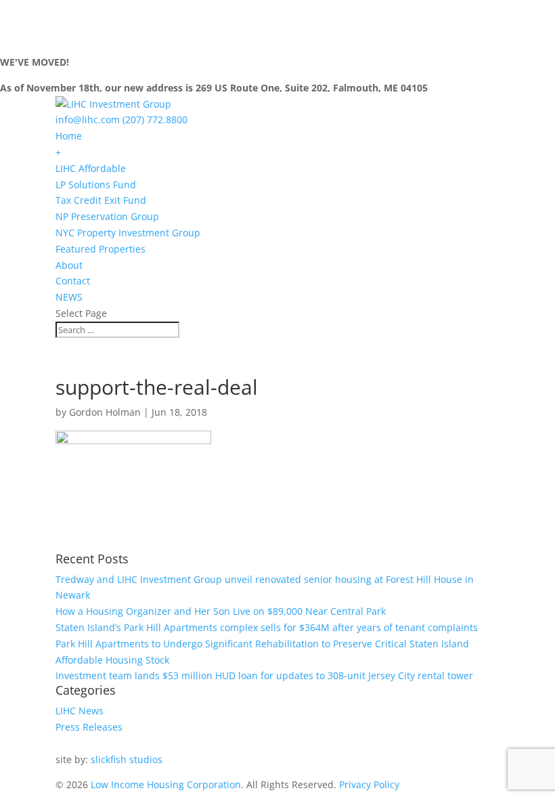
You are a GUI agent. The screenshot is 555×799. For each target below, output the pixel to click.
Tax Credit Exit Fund (101, 200)
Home (69, 135)
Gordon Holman (105, 412)
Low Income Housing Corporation (166, 784)
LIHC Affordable (91, 168)
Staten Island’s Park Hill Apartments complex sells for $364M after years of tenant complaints (267, 627)
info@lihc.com (88, 119)
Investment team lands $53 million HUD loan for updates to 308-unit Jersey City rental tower (264, 675)
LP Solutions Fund (96, 184)
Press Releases (89, 726)
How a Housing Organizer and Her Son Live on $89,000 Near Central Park (221, 611)
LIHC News (80, 710)
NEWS (69, 296)
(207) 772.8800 (155, 119)
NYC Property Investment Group (128, 232)
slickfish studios (126, 759)
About (69, 265)
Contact (73, 280)
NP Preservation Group (107, 216)
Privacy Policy (369, 784)
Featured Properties (101, 248)
